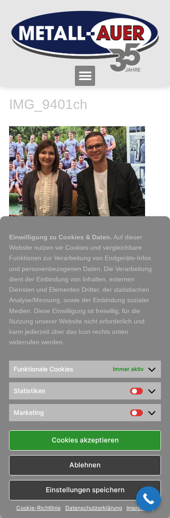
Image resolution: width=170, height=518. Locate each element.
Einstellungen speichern (85, 489)
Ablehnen (85, 465)
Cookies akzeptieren (85, 440)
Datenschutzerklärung (93, 508)
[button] (85, 75)
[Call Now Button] (148, 498)
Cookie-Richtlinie (38, 508)
